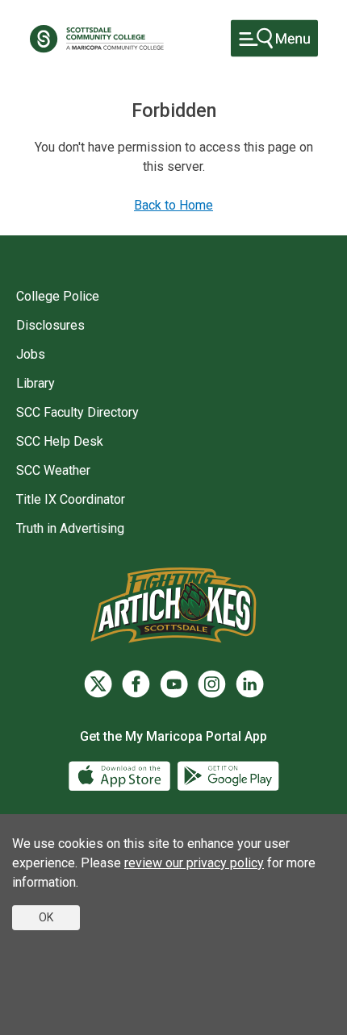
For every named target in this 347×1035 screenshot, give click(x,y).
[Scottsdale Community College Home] (96, 38)
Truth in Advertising (70, 528)
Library (35, 383)
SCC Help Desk (59, 441)
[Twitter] (98, 684)
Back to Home (173, 205)
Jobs (30, 354)
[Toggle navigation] (274, 38)
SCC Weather (53, 470)
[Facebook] (136, 684)
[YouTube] (174, 684)
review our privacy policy (194, 863)
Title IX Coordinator (70, 499)
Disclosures (50, 325)
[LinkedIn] (250, 684)
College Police (57, 296)
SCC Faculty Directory (77, 412)
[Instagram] (212, 684)
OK (46, 917)
